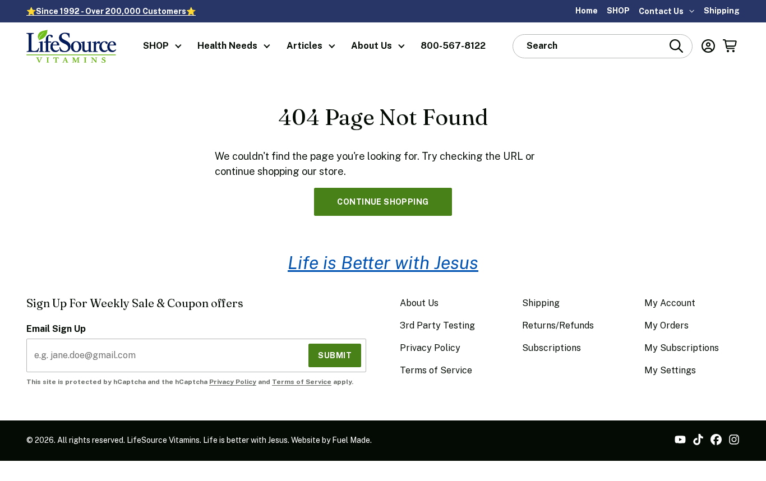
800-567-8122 (453, 45)
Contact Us (661, 11)
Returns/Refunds (558, 325)
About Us (371, 45)
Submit (335, 355)
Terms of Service (301, 382)
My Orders (666, 325)
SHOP (618, 10)
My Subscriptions (681, 348)
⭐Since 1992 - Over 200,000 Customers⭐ (111, 11)
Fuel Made (351, 440)
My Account (669, 303)
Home (586, 10)
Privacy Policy (232, 382)
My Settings (670, 370)
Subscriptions (551, 348)
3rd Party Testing (437, 325)
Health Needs (227, 45)
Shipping (722, 10)
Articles (304, 45)
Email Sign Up (56, 328)
